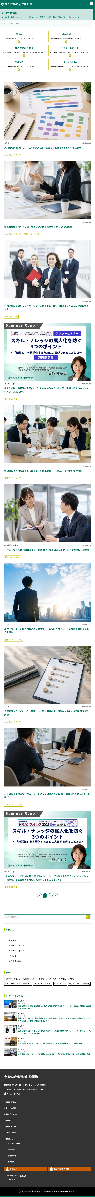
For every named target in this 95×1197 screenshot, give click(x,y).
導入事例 (13, 940)
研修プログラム (11, 1114)
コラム (7, 143)
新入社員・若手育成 (13, 557)
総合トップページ (15, 1143)
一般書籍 (11, 1149)
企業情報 (11, 1161)
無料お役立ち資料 (61, 1168)
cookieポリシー (12, 1179)
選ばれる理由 (10, 1102)
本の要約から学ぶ (11, 545)
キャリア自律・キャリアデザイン (18, 983)
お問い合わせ (16, 1168)
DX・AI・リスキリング (42, 983)
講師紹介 (8, 1120)
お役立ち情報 (10, 1132)
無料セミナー (10, 1126)
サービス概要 (10, 1108)
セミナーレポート (11, 383)
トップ (4, 23)
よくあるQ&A (15, 960)
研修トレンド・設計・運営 (79, 983)
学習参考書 (12, 1155)
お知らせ (13, 955)
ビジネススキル (11, 399)
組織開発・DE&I (11, 316)
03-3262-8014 (13, 1093)
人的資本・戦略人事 (13, 155)
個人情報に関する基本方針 (16, 1175)
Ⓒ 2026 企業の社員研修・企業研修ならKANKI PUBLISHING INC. (47, 1191)
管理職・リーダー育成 (32, 234)
